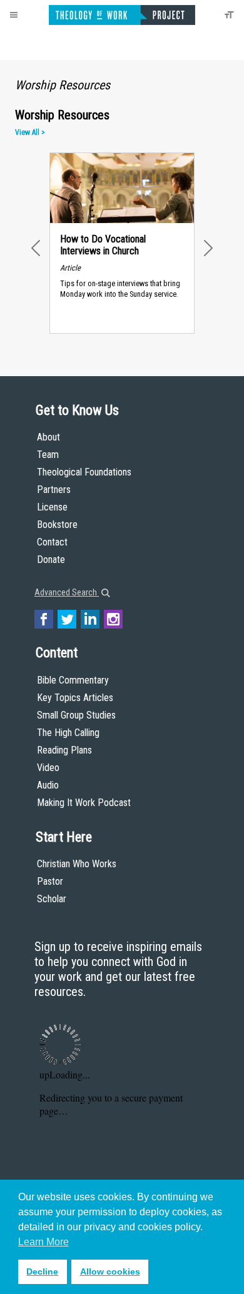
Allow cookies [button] (110, 1272)
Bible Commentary (73, 680)
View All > (30, 132)
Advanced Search (66, 592)
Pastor (50, 881)
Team (48, 454)
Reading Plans (64, 750)
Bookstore (57, 524)
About (48, 437)
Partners (54, 489)
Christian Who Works (76, 864)
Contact (52, 542)
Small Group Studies (76, 715)
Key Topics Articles (75, 698)
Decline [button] (42, 1272)
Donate (51, 559)
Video (48, 768)
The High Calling (68, 733)
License (52, 507)
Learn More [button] (43, 1242)
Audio (48, 785)
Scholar (51, 899)
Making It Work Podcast (84, 803)
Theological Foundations (84, 472)
